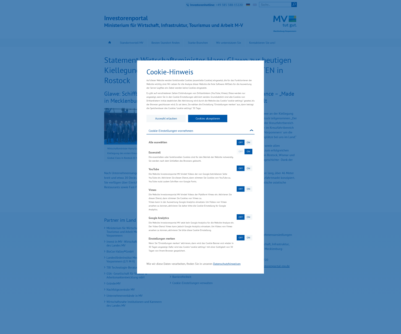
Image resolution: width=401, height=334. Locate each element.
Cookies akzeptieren (208, 118)
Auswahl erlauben (166, 118)
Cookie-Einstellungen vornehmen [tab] (171, 131)
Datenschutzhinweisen (227, 264)
